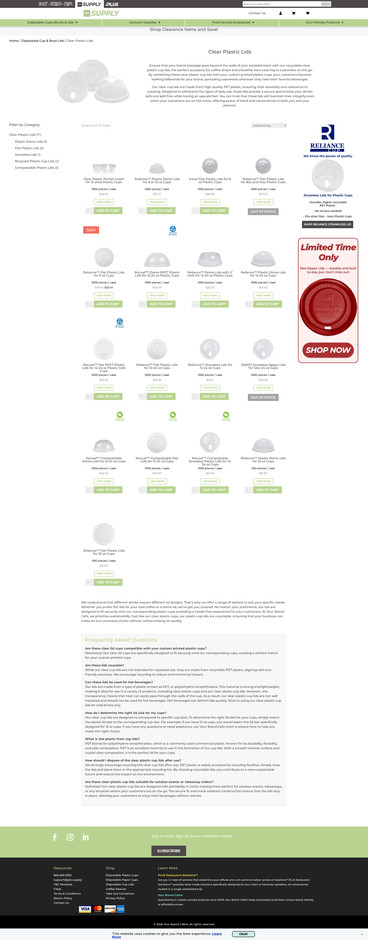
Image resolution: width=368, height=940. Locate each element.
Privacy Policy (115, 898)
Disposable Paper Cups (122, 880)
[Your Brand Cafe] (56, 4)
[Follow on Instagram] (70, 837)
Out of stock (263, 211)
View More (104, 202)
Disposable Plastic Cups (122, 875)
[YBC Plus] (112, 4)
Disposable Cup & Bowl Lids (42, 41)
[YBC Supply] (89, 4)
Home (14, 41)
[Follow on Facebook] (55, 837)
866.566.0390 (63, 875)
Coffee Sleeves (116, 889)
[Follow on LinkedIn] (85, 837)
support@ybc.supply (68, 880)
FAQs (57, 889)
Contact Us (61, 903)
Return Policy (63, 898)
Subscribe (168, 851)
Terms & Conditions (67, 893)
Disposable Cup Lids (120, 884)
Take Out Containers (120, 893)
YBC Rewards (63, 884)
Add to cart (108, 210)
